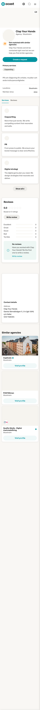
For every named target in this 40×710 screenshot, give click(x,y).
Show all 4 (20, 189)
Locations (6, 88)
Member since (8, 92)
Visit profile (20, 366)
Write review (11, 217)
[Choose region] (23, 4)
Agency (19, 34)
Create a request (20, 59)
